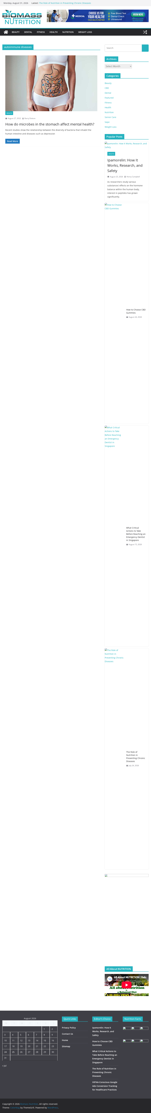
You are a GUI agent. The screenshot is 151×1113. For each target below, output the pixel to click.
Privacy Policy (69, 1027)
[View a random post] (145, 32)
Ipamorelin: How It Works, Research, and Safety (125, 165)
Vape (107, 122)
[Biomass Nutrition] (5, 32)
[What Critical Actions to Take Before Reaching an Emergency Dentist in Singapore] (114, 536)
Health (54, 32)
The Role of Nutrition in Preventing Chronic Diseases (135, 757)
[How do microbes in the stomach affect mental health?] (51, 83)
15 (45, 1040)
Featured (109, 97)
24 (5, 1052)
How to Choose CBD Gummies (136, 311)
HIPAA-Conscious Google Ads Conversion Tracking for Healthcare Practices (104, 1086)
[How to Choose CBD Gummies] (114, 313)
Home (65, 1040)
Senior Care (110, 117)
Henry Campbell (133, 176)
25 (13, 1052)
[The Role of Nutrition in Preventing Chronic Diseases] (114, 758)
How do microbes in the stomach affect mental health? (49, 124)
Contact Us (67, 1033)
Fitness (41, 32)
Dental (28, 32)
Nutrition (68, 32)
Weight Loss (85, 32)
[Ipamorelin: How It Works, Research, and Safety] (127, 145)
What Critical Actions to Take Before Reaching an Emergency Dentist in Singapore (136, 534)
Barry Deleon (29, 118)
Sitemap (66, 1046)
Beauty (15, 32)
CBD (107, 88)
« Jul (4, 1065)
